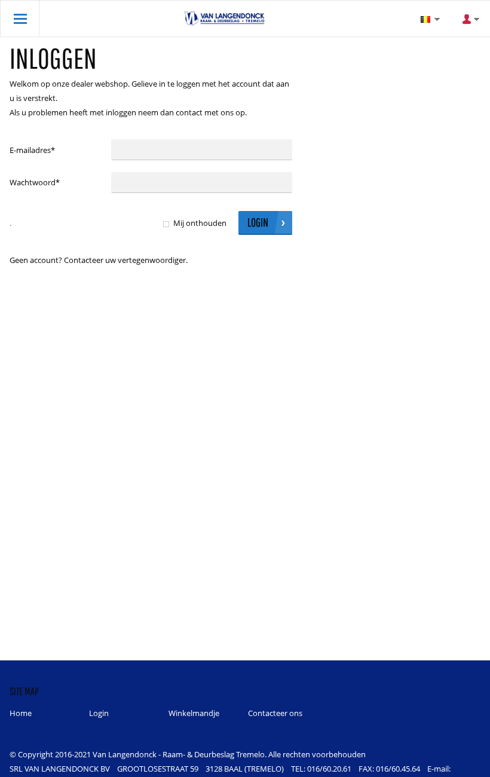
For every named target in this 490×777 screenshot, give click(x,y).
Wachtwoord (35, 182)
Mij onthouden (199, 223)
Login (99, 713)
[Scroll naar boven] (464, 763)
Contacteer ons (275, 713)
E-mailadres (32, 150)
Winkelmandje (194, 713)
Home (21, 713)
